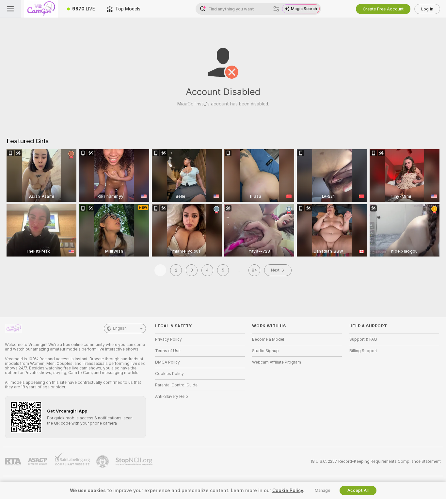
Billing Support (363, 351)
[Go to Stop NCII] (134, 461)
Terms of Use (168, 351)
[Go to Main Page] (41, 9)
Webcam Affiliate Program (276, 362)
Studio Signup (265, 351)
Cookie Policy (287, 490)
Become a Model (268, 339)
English (120, 328)
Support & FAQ (363, 339)
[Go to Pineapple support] (103, 461)
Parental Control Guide (176, 385)
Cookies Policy (169, 373)
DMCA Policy (167, 362)
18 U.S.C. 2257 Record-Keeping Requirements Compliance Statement (376, 461)
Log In (427, 9)
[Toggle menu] (10, 9)
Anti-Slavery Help (171, 396)
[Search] (276, 8)
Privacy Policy (168, 339)
